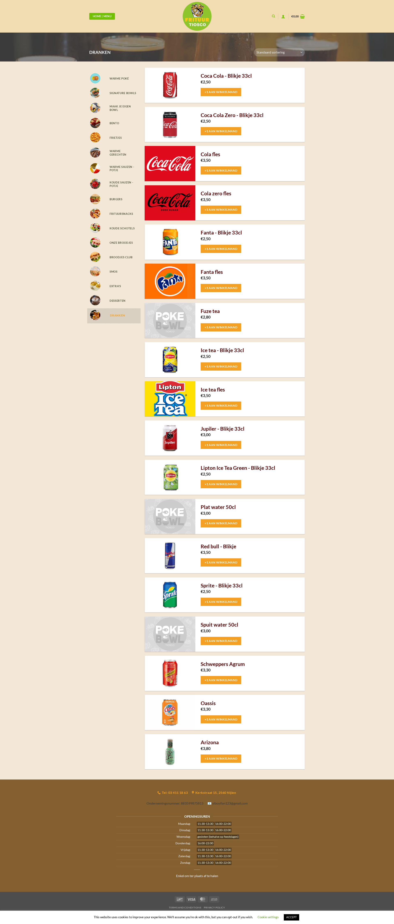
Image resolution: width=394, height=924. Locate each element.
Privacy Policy (214, 907)
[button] (298, 16)
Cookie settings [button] (268, 917)
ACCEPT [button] (291, 917)
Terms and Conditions (185, 907)
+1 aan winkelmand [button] (221, 92)
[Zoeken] (273, 16)
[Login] (283, 16)
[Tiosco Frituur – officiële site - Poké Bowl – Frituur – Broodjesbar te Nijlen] (197, 16)
